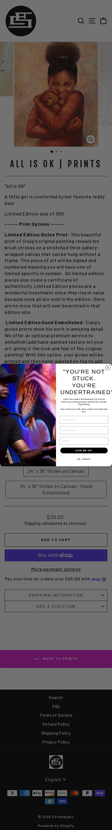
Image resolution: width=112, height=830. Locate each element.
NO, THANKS (84, 459)
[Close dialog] (108, 367)
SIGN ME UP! (84, 450)
